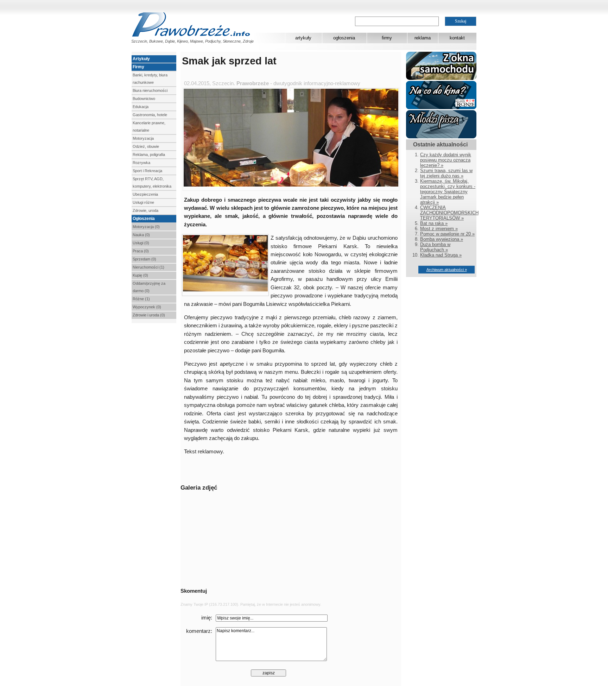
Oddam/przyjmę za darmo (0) (149, 287)
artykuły (303, 37)
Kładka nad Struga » (441, 255)
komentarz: (199, 631)
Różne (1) (141, 299)
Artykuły (141, 58)
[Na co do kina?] (441, 107)
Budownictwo (144, 98)
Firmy (138, 66)
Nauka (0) (141, 235)
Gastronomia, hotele (150, 115)
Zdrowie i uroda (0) (149, 315)
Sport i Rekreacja (147, 171)
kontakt (457, 37)
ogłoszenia (344, 37)
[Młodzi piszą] (441, 136)
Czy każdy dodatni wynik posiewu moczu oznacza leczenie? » (445, 160)
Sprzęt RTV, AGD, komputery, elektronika (152, 182)
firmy (387, 37)
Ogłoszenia (144, 218)
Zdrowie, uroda (145, 210)
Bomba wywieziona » (441, 239)
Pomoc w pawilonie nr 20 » (447, 234)
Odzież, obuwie (146, 146)
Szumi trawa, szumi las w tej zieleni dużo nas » (446, 173)
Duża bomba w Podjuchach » (435, 247)
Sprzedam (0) (144, 259)
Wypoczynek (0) (147, 307)
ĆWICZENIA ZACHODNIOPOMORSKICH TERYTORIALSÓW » (449, 213)
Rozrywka (141, 163)
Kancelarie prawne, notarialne (149, 126)
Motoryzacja (143, 138)
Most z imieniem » (439, 228)
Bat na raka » (434, 223)
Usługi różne (143, 202)
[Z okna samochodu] (441, 78)
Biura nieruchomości (150, 90)
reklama (422, 37)
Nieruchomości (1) (148, 267)
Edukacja (140, 107)
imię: (206, 618)
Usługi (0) (141, 243)
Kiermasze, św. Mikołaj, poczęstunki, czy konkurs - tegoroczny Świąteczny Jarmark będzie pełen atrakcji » (447, 191)
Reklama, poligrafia (149, 154)
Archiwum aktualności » (446, 270)
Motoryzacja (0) (146, 227)
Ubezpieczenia (145, 194)
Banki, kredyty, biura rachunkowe (150, 78)
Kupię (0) (140, 275)
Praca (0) (141, 251)
